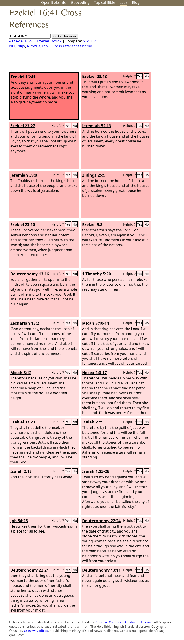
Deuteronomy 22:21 (29, 570)
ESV (45, 46)
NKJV (21, 46)
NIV (86, 41)
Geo (80, 2)
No (146, 76)
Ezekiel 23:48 (94, 76)
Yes (139, 76)
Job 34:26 (19, 520)
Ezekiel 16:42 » (49, 41)
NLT (12, 46)
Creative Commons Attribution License (124, 622)
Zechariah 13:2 (24, 323)
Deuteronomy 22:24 (101, 520)
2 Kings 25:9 (93, 175)
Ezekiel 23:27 (22, 125)
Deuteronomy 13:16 (29, 273)
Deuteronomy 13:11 (101, 570)
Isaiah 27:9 (92, 422)
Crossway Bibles (36, 631)
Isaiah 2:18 (21, 471)
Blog (136, 2)
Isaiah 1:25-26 (95, 471)
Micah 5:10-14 (95, 323)
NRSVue (33, 46)
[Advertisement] (139, 41)
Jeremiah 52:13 (96, 125)
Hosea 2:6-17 (94, 372)
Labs (123, 2)
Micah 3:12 (20, 372)
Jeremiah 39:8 (23, 175)
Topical (104, 2)
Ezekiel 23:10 (22, 224)
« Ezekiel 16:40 (21, 41)
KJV (93, 41)
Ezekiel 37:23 (22, 422)
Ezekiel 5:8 (92, 224)
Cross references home (72, 46)
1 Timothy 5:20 (96, 273)
